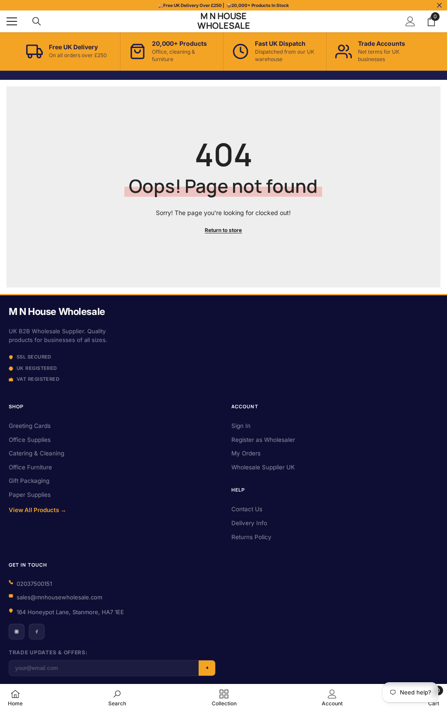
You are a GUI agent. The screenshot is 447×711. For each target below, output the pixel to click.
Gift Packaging (29, 480)
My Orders (246, 453)
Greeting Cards (30, 425)
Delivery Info (249, 523)
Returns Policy (251, 536)
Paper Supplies (30, 494)
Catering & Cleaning (36, 453)
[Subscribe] (207, 668)
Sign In (241, 425)
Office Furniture (30, 467)
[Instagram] (16, 631)
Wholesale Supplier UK (263, 467)
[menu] (12, 21)
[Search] (36, 21)
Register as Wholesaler (263, 439)
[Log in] (410, 21)
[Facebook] (37, 631)
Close (439, 5)
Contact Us (246, 509)
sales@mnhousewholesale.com (59, 597)
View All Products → (37, 509)
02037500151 (34, 583)
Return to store (223, 230)
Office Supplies (30, 439)
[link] (117, 697)
